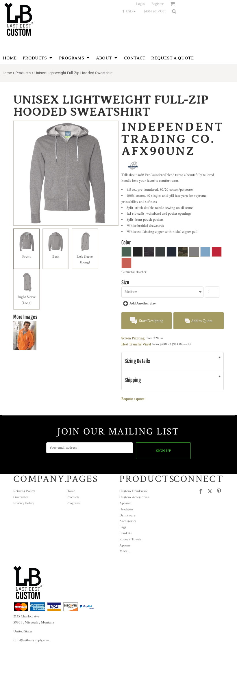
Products (23, 73)
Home (7, 73)
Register (157, 3)
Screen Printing (133, 338)
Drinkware (127, 515)
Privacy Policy (23, 503)
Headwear (126, 509)
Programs (73, 503)
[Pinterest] (219, 491)
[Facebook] (201, 491)
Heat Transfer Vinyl (136, 344)
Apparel (125, 503)
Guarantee (20, 497)
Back (55, 256)
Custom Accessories (134, 497)
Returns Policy (24, 491)
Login (140, 3)
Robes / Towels (130, 539)
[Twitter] (210, 491)
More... (124, 551)
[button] (130, 11)
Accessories (127, 521)
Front (26, 256)
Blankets (125, 533)
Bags (122, 527)
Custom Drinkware (133, 491)
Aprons (124, 545)
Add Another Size (142, 303)
